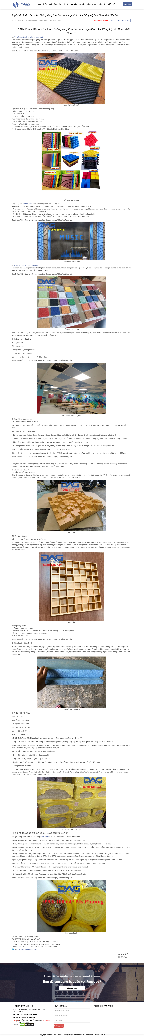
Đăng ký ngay (72, 988)
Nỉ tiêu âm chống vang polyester (26, 265)
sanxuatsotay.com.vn (21, 1031)
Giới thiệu (42, 4)
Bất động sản (55, 4)
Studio (82, 4)
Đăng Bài (127, 4)
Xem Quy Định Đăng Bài (120, 20)
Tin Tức (102, 4)
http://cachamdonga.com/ (28, 949)
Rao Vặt (73, 4)
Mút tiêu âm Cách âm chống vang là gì (28, 37)
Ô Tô (65, 4)
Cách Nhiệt (44, 836)
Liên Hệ (111, 4)
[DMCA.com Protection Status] (27, 1024)
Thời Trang (92, 4)
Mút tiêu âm (27, 204)
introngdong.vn (19, 1028)
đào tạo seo (46, 1020)
